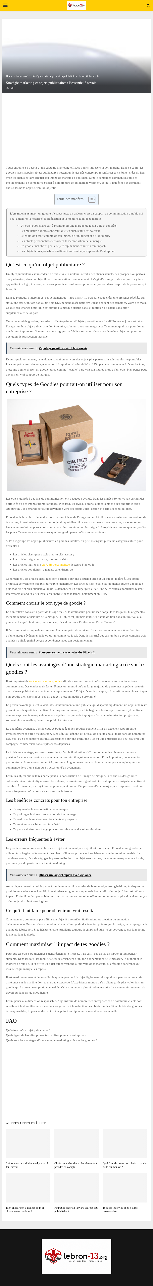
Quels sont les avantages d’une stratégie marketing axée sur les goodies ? (51, 1040)
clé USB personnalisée (56, 564)
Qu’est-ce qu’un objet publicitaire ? (28, 1030)
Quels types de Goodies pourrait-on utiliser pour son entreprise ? (46, 1035)
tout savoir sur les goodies (45, 681)
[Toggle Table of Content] (89, 199)
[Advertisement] (76, 133)
